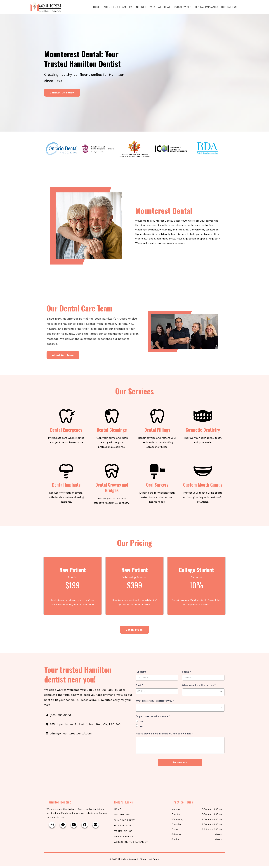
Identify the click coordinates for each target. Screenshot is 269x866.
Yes (141, 721)
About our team (115, 6)
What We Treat (159, 6)
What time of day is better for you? (155, 700)
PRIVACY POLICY (123, 836)
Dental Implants (206, 6)
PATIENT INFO (122, 814)
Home (96, 6)
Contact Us (229, 6)
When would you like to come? (199, 685)
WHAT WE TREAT (124, 820)
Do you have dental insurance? (153, 716)
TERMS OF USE (123, 831)
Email (139, 685)
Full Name (141, 671)
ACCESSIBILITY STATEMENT (131, 842)
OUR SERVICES (123, 825)
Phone (186, 671)
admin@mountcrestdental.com (71, 733)
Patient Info (137, 6)
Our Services (182, 6)
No (141, 726)
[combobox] (203, 692)
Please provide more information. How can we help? (164, 733)
